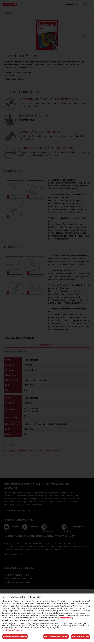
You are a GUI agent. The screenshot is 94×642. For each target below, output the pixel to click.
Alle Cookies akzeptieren (80, 636)
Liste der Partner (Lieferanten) (12, 630)
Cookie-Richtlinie (66, 618)
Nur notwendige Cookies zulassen (56, 636)
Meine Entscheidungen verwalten (15, 636)
